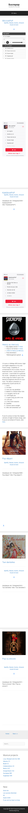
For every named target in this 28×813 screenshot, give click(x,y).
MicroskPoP (7, 21)
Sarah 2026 (6, 798)
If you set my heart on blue (11, 800)
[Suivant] (10, 42)
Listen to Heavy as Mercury (14, 350)
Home (7, 733)
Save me (6, 790)
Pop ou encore (9, 659)
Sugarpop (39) (7, 775)
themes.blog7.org (14, 810)
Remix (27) (6, 768)
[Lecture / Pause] (7, 42)
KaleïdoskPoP (8, 192)
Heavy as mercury (10, 344)
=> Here (20, 346)
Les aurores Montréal (9, 793)
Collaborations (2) (8, 766)
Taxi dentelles (8, 562)
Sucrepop (14, 4)
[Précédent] (4, 42)
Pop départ (7, 458)
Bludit (22, 808)
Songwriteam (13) (8, 771)
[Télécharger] (14, 29)
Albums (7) (6, 761)
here (3, 422)
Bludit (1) (6, 763)
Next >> (15, 733)
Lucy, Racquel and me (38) (11, 759)
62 (4, 795)
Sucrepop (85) (7, 773)
